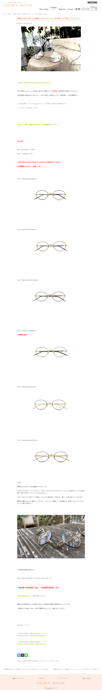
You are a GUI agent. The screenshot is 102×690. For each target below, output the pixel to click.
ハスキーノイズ (44, 661)
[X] (22, 655)
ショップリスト (63, 678)
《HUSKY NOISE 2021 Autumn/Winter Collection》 (34, 82)
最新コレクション (18, 678)
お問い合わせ (86, 678)
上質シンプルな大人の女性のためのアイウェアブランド (16, 2)
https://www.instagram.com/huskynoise (32, 644)
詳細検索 (94, 7)
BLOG (29, 23)
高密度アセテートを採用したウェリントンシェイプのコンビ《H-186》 (75, 669)
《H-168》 (54, 91)
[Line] (26, 655)
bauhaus (49, 688)
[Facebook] (19, 655)
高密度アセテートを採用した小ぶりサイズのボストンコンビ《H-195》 (26, 669)
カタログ (41, 678)
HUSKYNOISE (26, 661)
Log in (92, 2)
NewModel (35, 661)
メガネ (57, 661)
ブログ (52, 661)
